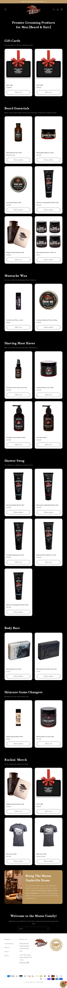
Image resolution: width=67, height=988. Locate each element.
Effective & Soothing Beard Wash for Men (48, 202)
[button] (5, 10)
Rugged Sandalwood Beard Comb (15, 252)
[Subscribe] (48, 929)
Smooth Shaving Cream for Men (45, 387)
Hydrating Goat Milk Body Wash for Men (48, 505)
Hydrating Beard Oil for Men (14, 152)
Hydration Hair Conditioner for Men (46, 555)
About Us (7, 948)
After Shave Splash (42, 437)
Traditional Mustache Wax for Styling (47, 320)
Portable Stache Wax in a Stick (14, 320)
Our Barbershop (8, 944)
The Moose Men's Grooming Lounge (35, 982)
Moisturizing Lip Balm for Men (14, 736)
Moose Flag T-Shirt (42, 854)
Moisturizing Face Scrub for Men (45, 736)
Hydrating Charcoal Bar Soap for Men (47, 669)
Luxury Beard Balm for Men (13, 202)
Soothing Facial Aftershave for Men (15, 437)
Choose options (18, 160)
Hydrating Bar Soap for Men (13, 669)
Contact (6, 952)
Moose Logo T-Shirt (11, 854)
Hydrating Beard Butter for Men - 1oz (46, 252)
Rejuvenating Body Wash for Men (15, 505)
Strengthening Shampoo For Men (15, 555)
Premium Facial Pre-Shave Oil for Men (16, 387)
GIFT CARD (9, 85)
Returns (6, 956)
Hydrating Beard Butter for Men (45, 152)
